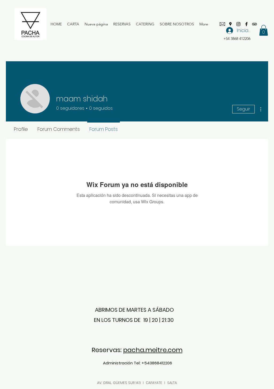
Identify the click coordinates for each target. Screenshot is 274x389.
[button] (263, 30)
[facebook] (246, 24)
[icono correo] (222, 24)
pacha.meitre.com (152, 349)
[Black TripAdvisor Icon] (254, 24)
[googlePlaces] (230, 24)
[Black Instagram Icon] (238, 24)
